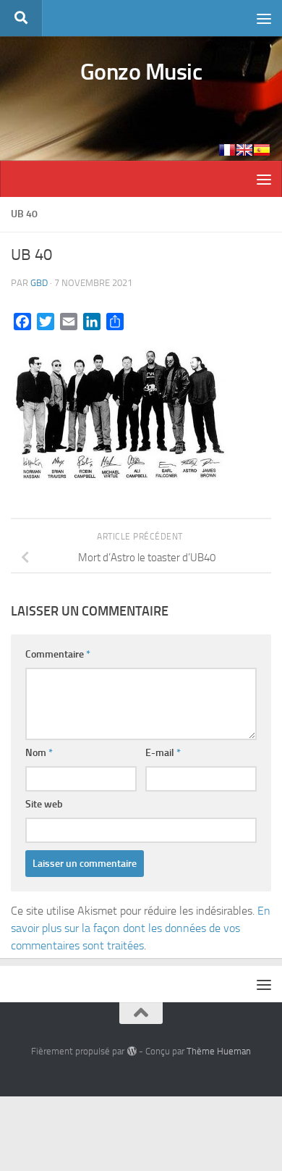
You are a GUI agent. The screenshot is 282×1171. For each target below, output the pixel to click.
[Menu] (264, 18)
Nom (39, 753)
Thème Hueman (219, 1051)
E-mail (163, 753)
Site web (44, 804)
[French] (227, 150)
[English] (244, 150)
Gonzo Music (141, 71)
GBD (39, 282)
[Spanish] (262, 150)
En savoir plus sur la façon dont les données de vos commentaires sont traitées (140, 928)
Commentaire (57, 654)
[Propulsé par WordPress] (131, 1051)
